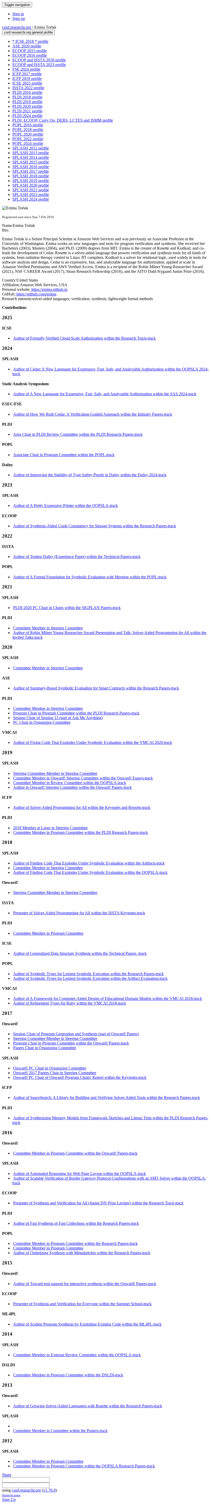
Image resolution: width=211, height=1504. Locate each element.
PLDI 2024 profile (27, 115)
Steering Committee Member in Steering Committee (55, 773)
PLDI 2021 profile (27, 111)
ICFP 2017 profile (27, 74)
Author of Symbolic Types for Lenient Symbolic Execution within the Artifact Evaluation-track (90, 978)
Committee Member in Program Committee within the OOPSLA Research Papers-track (84, 1466)
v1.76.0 (49, 1490)
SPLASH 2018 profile (30, 176)
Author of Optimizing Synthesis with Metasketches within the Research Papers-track (81, 1253)
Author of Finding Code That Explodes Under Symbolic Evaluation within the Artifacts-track (89, 863)
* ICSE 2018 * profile (30, 41)
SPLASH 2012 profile (30, 148)
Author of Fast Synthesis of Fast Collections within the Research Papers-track (76, 1223)
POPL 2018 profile (27, 129)
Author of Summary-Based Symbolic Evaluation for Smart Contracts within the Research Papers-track (96, 688)
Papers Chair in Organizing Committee (44, 1048)
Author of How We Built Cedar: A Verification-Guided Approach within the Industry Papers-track (92, 414)
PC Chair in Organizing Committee (42, 722)
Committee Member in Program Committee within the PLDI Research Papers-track (80, 832)
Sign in (18, 14)
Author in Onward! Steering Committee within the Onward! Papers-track (72, 787)
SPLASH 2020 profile (30, 185)
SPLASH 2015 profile (30, 162)
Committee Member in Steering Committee (48, 628)
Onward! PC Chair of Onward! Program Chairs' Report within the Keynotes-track (79, 1077)
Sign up (18, 18)
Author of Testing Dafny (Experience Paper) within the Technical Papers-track (76, 556)
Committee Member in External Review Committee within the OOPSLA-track (77, 1355)
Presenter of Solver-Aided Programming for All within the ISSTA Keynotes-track (79, 913)
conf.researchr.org (16, 27)
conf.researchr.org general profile (28, 32)
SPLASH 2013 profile (30, 153)
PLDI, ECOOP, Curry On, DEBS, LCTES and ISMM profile (62, 120)
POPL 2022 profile (27, 139)
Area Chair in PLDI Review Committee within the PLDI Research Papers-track (78, 434)
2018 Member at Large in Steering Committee (50, 828)
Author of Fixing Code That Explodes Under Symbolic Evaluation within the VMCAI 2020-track (92, 742)
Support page (11, 1495)
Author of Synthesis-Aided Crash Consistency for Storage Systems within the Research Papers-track (94, 526)
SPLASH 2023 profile (30, 194)
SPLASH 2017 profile (30, 171)
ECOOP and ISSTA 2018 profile (39, 60)
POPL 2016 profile (27, 125)
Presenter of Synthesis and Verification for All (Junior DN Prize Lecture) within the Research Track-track (98, 1203)
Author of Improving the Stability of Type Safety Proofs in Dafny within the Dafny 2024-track (89, 475)
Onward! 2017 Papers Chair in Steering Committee (54, 1073)
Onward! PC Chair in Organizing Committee (49, 1068)
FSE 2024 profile (26, 69)
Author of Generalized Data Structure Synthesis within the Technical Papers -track (80, 953)
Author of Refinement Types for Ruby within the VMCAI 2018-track (69, 1003)
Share (6, 1475)
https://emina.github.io (48, 289)
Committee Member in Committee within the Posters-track (60, 1430)
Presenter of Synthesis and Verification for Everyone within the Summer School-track (82, 1304)
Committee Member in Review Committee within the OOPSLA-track (69, 782)
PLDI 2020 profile (27, 106)
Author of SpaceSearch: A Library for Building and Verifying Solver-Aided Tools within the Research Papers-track (106, 1097)
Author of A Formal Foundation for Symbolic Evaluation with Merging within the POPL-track (89, 577)
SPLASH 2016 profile (30, 167)
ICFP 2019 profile (27, 78)
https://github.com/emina (35, 294)
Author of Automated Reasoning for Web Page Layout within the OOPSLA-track (79, 1173)
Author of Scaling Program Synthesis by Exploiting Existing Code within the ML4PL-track (87, 1324)
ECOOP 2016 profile (29, 55)
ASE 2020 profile (26, 46)
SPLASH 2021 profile (30, 190)
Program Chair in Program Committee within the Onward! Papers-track (71, 1043)
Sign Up (9, 1499)
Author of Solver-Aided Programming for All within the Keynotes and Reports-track (81, 807)
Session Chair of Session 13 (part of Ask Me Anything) (58, 718)
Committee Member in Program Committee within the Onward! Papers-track (75, 1153)
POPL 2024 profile (27, 143)
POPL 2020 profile (27, 134)
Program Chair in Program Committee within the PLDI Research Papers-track (76, 713)
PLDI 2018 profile (27, 97)
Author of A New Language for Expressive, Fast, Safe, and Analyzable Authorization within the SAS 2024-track (104, 394)
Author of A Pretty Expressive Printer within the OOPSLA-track (65, 505)
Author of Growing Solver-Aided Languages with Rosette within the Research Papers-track (87, 1406)
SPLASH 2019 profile (30, 180)
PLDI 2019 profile (27, 102)
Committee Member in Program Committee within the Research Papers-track (75, 1243)
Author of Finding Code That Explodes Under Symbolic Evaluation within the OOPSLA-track (90, 872)
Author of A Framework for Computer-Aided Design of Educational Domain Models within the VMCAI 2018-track (107, 998)
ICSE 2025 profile (27, 83)
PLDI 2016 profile (27, 92)
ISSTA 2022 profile (28, 88)
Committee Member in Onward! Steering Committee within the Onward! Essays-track (83, 778)
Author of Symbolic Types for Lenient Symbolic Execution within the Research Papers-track (88, 974)
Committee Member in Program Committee (48, 933)
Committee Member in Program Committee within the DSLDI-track (68, 1375)
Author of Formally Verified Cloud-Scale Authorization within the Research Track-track (84, 338)
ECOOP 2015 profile (29, 50)
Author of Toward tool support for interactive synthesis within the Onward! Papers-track (84, 1283)
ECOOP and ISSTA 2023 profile (39, 64)
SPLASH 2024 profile (30, 199)
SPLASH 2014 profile (30, 157)
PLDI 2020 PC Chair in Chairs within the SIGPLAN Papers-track (67, 607)
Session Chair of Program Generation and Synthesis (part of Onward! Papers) (76, 1034)
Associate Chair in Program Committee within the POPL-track (64, 455)
